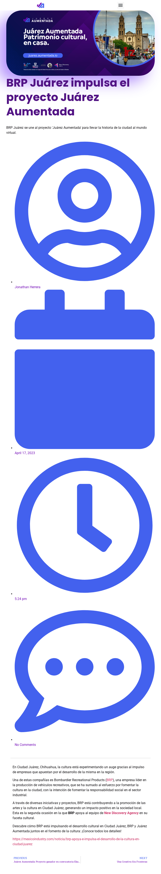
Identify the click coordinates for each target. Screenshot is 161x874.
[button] (120, 5)
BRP (109, 780)
